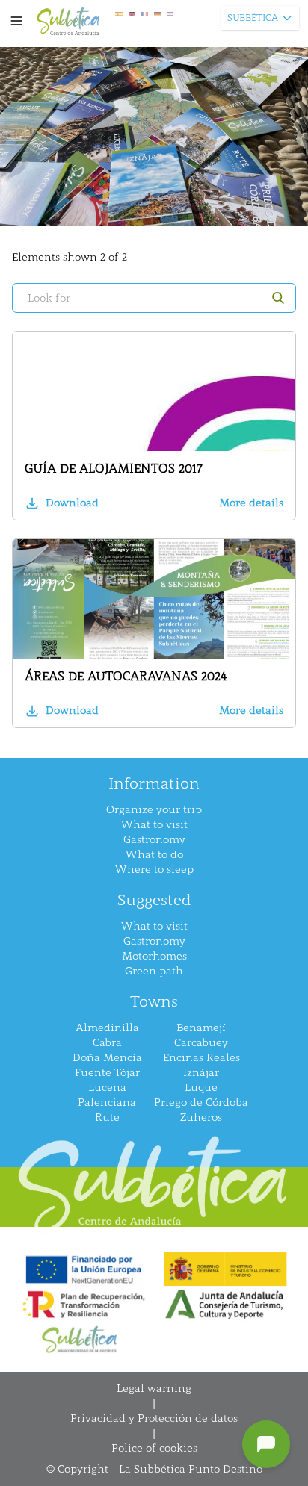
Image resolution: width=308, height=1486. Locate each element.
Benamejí (201, 1028)
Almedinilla (107, 1028)
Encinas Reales (201, 1057)
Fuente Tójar (107, 1072)
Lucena (107, 1087)
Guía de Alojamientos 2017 (114, 468)
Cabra (107, 1042)
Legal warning (154, 1388)
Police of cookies (154, 1448)
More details (251, 503)
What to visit (154, 824)
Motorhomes (154, 956)
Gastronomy (154, 839)
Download (72, 503)
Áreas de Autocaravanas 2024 (126, 676)
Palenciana (107, 1102)
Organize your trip (154, 809)
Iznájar (201, 1072)
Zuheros (201, 1117)
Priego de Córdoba (201, 1102)
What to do (154, 854)
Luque (201, 1087)
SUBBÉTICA (252, 18)
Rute (107, 1117)
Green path (154, 971)
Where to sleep (154, 869)
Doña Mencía (107, 1057)
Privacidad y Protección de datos (154, 1418)
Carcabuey (201, 1042)
